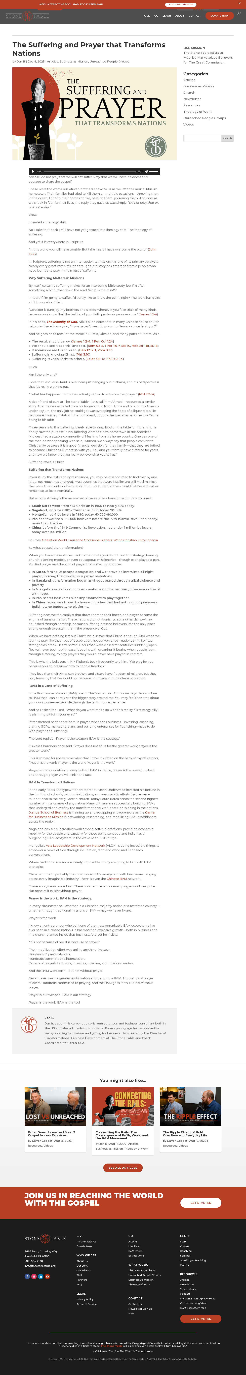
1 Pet (96, 341)
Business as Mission (73, 61)
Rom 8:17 (105, 350)
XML (61, 1359)
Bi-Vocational (136, 1255)
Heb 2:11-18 (140, 346)
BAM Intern (135, 1251)
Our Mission (83, 1270)
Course (184, 1246)
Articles (52, 61)
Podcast (185, 1293)
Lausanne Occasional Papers (90, 540)
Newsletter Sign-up (140, 1308)
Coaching (186, 1251)
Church (189, 93)
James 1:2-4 (148, 314)
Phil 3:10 (83, 354)
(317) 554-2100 (34, 1261)
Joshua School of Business (48, 812)
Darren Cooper (42, 1140)
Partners (81, 1279)
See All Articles (123, 1167)
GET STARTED (200, 1318)
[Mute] (146, 171)
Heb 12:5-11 (87, 350)
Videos (188, 124)
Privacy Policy (84, 1299)
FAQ (79, 1284)
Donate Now (84, 1246)
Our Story (82, 1265)
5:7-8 (154, 346)
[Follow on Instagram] (34, 1276)
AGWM (132, 1241)
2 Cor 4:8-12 (96, 359)
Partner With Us (86, 1241)
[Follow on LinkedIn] (40, 1276)
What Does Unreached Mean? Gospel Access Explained (51, 1134)
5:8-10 (125, 346)
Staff (79, 1275)
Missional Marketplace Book (197, 1298)
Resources (191, 105)
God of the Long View (193, 1303)
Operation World (54, 540)
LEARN (167, 16)
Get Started (200, 1202)
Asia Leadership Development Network (75, 846)
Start (131, 1313)
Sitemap (53, 1359)
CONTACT (195, 16)
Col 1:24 (107, 341)
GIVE (147, 16)
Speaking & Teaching (193, 1260)
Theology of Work (197, 112)
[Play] (33, 171)
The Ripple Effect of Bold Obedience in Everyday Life (185, 1134)
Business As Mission (140, 1279)
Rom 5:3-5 (95, 346)
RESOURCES (188, 1274)
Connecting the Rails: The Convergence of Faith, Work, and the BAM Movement (122, 1135)
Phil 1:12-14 (114, 359)
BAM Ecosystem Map (193, 1307)
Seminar (185, 1255)
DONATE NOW (220, 15)
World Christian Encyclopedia (135, 540)
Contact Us (135, 1304)
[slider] (154, 171)
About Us (82, 1261)
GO (156, 16)
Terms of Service (86, 1304)
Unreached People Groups (109, 61)
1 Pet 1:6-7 (112, 346)
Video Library (188, 1289)
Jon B (21, 61)
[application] (94, 171)
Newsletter (192, 99)
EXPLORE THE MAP (181, 4)
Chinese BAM (117, 879)
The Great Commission (142, 1270)
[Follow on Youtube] (47, 1276)
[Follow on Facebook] (27, 1276)
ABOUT (179, 16)
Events (184, 1265)
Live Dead (134, 1246)
